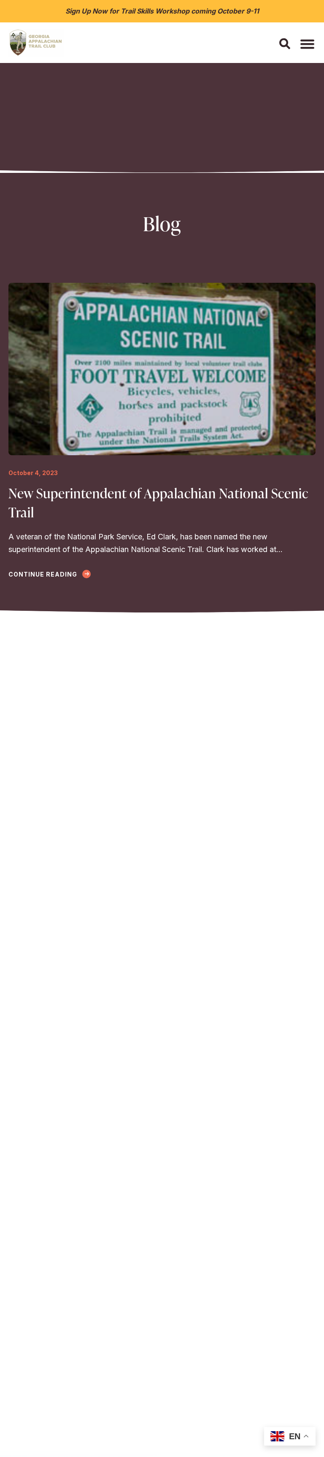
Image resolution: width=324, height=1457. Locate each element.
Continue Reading (43, 574)
